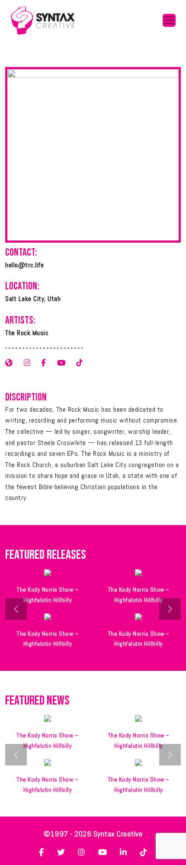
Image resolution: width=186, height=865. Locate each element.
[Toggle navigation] (169, 20)
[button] (170, 609)
